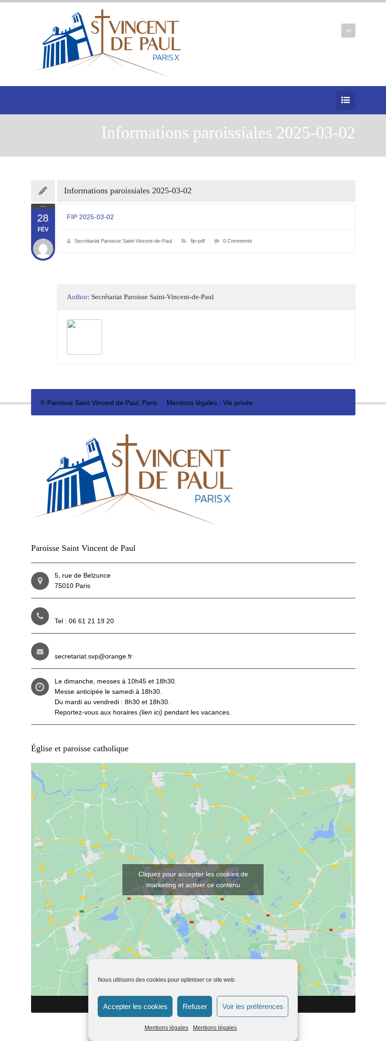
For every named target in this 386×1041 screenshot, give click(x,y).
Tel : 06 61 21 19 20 (84, 621)
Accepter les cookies (135, 1006)
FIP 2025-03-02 (90, 217)
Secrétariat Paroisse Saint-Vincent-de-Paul (123, 241)
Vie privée (238, 402)
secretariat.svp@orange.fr (93, 656)
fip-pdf (198, 241)
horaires (137, 712)
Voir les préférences (252, 1006)
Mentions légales (166, 1028)
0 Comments (237, 241)
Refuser (195, 1006)
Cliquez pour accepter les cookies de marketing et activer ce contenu (193, 879)
